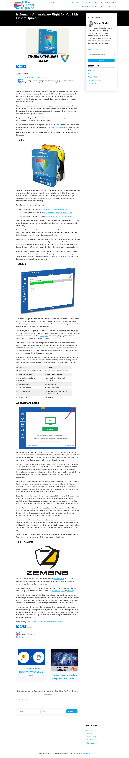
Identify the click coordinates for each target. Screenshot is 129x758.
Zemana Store (59, 579)
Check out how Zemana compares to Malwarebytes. (45, 622)
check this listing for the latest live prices (53, 209)
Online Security (19, 637)
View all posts (93, 50)
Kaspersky (70, 591)
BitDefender (56, 591)
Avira (62, 591)
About (18, 73)
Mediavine (86, 753)
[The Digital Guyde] (24, 5)
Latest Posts (25, 73)
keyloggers (44, 336)
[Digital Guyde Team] (20, 80)
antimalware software (41, 106)
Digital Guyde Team (32, 77)
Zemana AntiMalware (55, 127)
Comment (72, 711)
